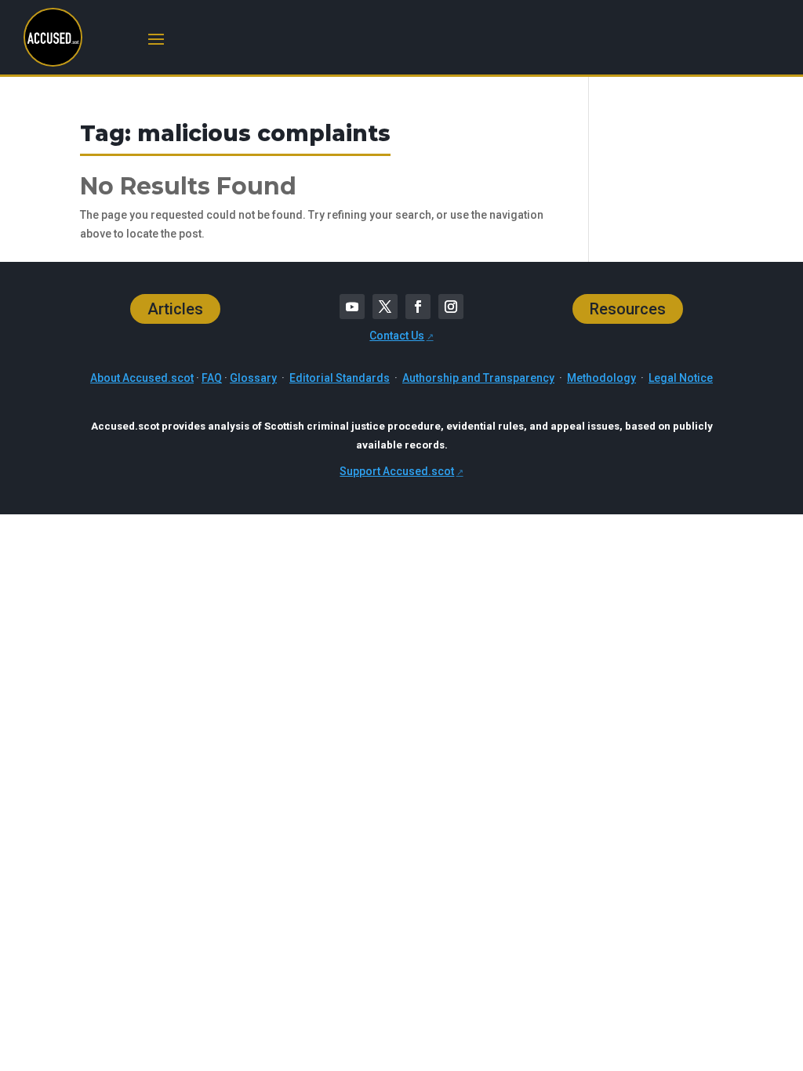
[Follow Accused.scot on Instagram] (450, 306)
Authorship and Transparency (478, 378)
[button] (156, 37)
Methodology (601, 378)
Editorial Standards (339, 378)
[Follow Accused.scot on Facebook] (418, 306)
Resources (628, 309)
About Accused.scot (142, 378)
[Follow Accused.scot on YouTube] (352, 306)
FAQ (212, 378)
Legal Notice (681, 378)
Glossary (253, 378)
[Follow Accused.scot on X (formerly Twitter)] (385, 306)
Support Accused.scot (397, 471)
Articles (175, 309)
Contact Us (396, 335)
